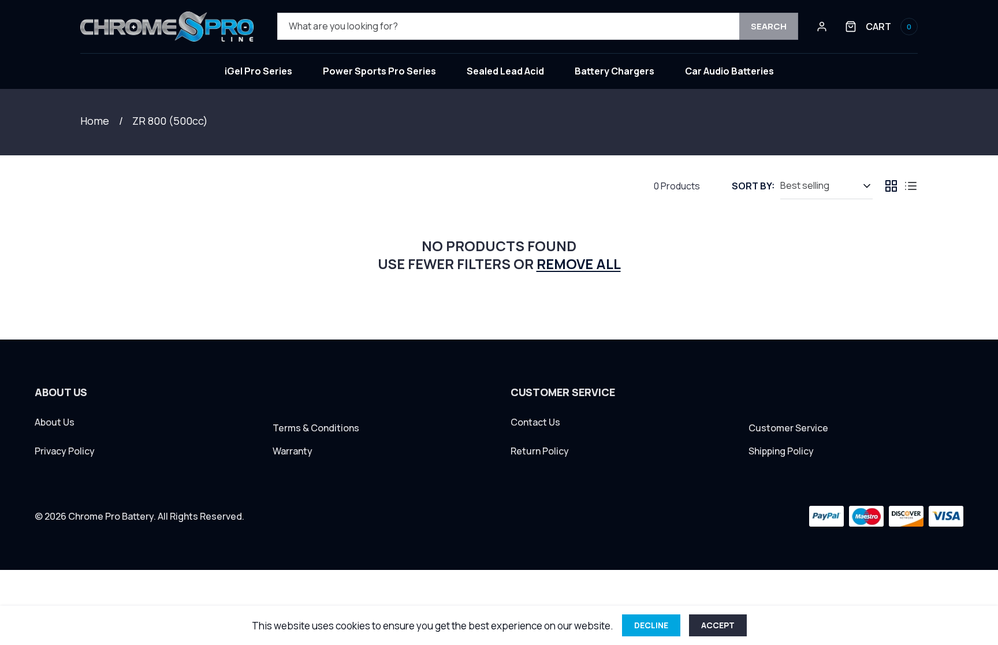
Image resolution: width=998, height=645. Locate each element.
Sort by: (753, 186)
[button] (881, 26)
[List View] (911, 186)
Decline (651, 625)
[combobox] (537, 26)
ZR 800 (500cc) (170, 121)
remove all (579, 264)
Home (94, 121)
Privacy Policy (65, 451)
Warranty (292, 451)
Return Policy (540, 451)
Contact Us (535, 422)
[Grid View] (891, 186)
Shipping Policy (781, 451)
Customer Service (788, 428)
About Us (55, 422)
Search (769, 26)
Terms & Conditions (316, 428)
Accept (718, 625)
